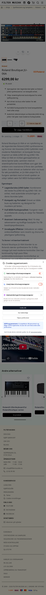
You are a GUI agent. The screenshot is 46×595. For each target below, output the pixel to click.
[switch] (40, 273)
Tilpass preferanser (23, 318)
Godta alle (23, 308)
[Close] (43, 262)
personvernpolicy (36, 332)
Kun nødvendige (23, 313)
